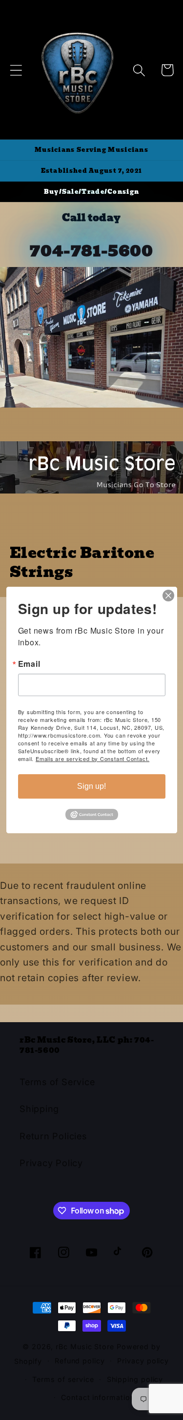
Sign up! (91, 786)
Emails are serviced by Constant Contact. (92, 758)
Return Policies (53, 1136)
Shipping (39, 1108)
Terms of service (63, 1379)
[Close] (168, 595)
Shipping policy (135, 1379)
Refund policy (80, 1361)
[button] (16, 70)
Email (29, 664)
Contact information (97, 1397)
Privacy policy (143, 1361)
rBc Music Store (86, 1346)
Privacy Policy (51, 1162)
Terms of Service (57, 1081)
